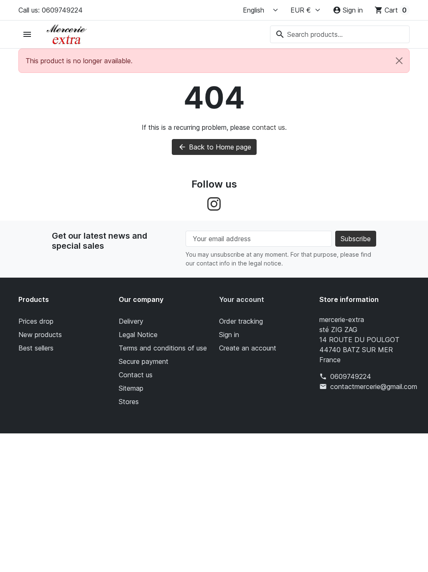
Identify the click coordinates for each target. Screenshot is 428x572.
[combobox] (340, 34)
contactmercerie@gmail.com (373, 386)
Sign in (229, 334)
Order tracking (241, 321)
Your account (241, 299)
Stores (129, 401)
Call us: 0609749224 (50, 10)
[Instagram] (214, 203)
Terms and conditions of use (163, 348)
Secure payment (143, 361)
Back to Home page (214, 147)
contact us (268, 127)
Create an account (247, 348)
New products (40, 334)
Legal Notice (138, 334)
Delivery (131, 321)
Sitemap (131, 388)
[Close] (399, 60)
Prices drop (36, 321)
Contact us (136, 375)
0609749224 (350, 376)
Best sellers (36, 348)
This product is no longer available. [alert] (78, 61)
